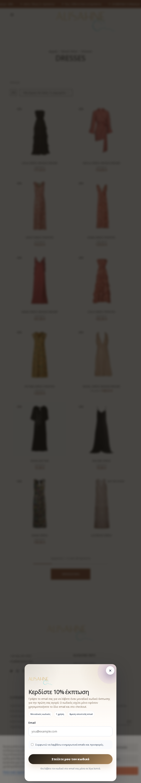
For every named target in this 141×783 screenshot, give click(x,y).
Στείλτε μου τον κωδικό (70, 759)
